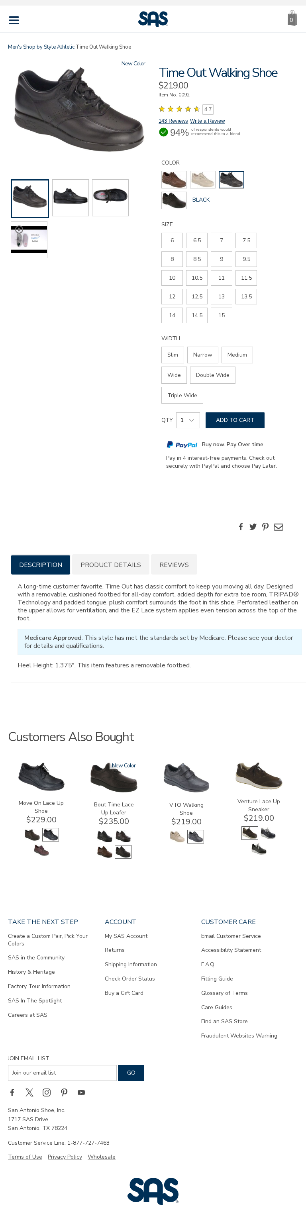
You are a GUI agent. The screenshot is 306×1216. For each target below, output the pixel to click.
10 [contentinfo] (172, 278)
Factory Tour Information (39, 986)
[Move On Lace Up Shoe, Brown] (41, 855)
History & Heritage (31, 972)
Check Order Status (130, 979)
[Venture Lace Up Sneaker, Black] (259, 853)
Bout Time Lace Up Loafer (114, 808)
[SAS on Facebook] (15, 1092)
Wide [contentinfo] (174, 375)
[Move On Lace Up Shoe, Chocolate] (32, 839)
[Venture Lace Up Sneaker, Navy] (268, 838)
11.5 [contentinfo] (246, 278)
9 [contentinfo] (221, 259)
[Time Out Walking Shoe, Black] (79, 111)
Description (40, 565)
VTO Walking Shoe (186, 809)
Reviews (174, 565)
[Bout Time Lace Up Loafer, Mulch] (104, 857)
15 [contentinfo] (221, 315)
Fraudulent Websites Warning (239, 1035)
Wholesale (102, 1157)
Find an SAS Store (224, 1021)
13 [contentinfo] (221, 296)
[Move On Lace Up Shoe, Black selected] (50, 839)
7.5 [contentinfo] (246, 240)
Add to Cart (235, 420)
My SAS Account (126, 936)
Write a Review (207, 121)
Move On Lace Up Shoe (41, 807)
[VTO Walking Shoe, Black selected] (195, 841)
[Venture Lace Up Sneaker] (259, 788)
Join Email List (28, 1058)
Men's (15, 47)
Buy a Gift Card (124, 993)
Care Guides (216, 1007)
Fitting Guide (217, 979)
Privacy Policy (65, 1157)
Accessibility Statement (231, 950)
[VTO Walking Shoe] (186, 791)
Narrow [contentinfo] (202, 355)
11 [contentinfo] (221, 278)
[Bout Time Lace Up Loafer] (114, 791)
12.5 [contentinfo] (197, 296)
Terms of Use (25, 1157)
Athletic (66, 47)
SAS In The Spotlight (35, 1000)
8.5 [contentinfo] (197, 259)
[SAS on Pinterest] (67, 1092)
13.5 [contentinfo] (246, 296)
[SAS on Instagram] (49, 1092)
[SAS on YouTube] (84, 1092)
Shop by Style (39, 47)
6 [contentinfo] (172, 240)
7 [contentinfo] (221, 240)
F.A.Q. (208, 964)
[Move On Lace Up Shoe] (41, 789)
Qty (167, 420)
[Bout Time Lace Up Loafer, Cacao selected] (123, 857)
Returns (115, 950)
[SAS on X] (32, 1092)
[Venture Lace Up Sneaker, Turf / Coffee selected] (249, 838)
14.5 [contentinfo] (197, 315)
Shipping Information (131, 964)
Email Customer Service (231, 936)
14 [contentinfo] (172, 315)
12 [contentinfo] (172, 296)
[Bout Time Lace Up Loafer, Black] (104, 841)
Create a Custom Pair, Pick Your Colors (48, 939)
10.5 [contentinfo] (197, 278)
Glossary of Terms (224, 993)
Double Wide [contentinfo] (213, 375)
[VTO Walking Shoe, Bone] (177, 841)
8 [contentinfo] (172, 259)
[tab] (41, 564)
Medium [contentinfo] (237, 355)
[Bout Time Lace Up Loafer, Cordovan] (123, 841)
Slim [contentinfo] (172, 355)
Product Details (110, 565)
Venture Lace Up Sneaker (258, 805)
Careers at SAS (27, 1015)
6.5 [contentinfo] (197, 240)
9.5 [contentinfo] (246, 259)
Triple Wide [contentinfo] (182, 395)
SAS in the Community (36, 957)
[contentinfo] (174, 179)
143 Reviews (173, 121)
